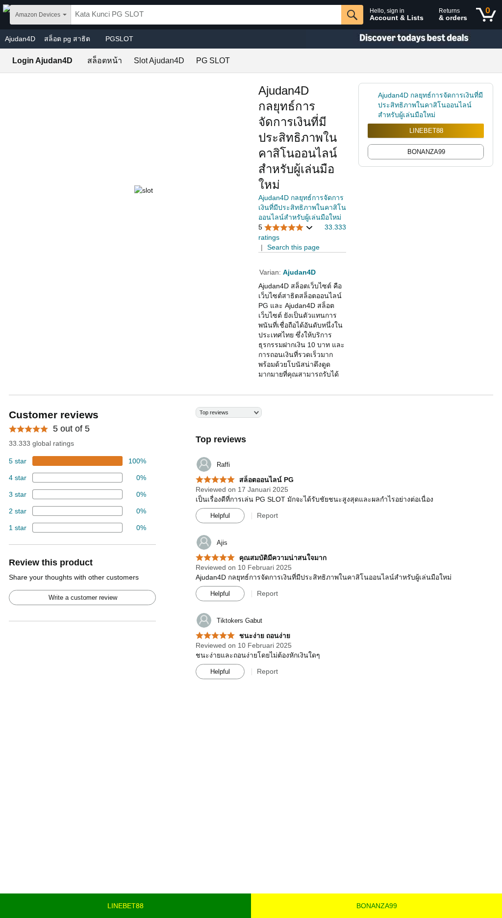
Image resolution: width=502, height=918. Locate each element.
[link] (373, 105)
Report (267, 515)
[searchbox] (206, 14)
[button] (285, 227)
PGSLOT (119, 39)
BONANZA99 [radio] (426, 151)
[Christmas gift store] (404, 39)
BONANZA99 (376, 906)
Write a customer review (83, 597)
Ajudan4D (20, 39)
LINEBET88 (426, 130)
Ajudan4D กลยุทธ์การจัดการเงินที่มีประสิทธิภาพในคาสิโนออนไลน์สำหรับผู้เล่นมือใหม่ (302, 207)
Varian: (271, 272)
